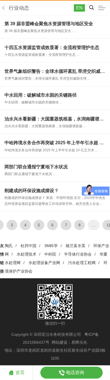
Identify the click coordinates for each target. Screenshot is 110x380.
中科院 (50, 254)
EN (79, 7)
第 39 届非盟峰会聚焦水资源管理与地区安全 (49, 23)
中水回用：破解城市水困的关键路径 (41, 95)
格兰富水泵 (75, 245)
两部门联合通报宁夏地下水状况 (36, 166)
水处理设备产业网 (44, 262)
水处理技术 (26, 254)
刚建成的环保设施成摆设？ (32, 190)
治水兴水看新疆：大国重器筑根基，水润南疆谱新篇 (56, 118)
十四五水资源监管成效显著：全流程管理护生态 (52, 47)
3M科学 (51, 245)
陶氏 (9, 245)
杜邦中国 (28, 245)
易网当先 (79, 342)
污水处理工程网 (82, 262)
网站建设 (59, 342)
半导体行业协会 (78, 254)
